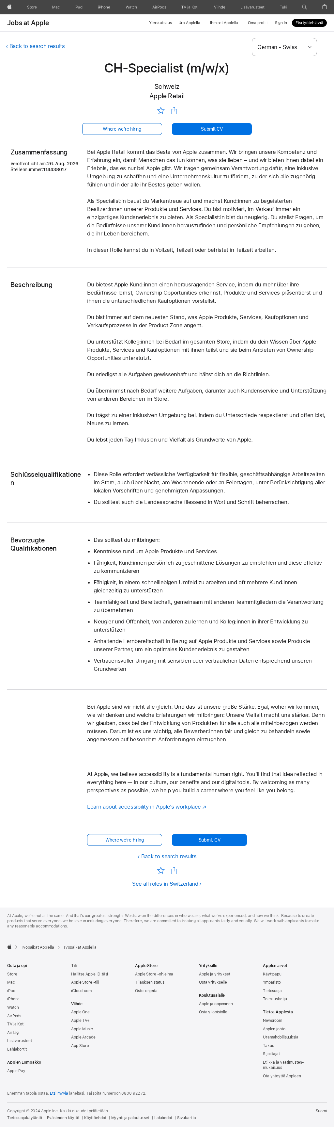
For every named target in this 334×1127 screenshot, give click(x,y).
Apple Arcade (83, 1037)
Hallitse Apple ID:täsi (89, 974)
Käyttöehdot (95, 1118)
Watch (13, 1007)
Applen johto (274, 1029)
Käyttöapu (272, 974)
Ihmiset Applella (224, 23)
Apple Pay (16, 1071)
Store (12, 974)
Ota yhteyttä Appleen (282, 1076)
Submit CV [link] (212, 129)
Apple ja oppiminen (216, 1004)
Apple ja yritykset (214, 974)
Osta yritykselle (213, 982)
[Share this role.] (174, 111)
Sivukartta (186, 1118)
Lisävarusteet (19, 1040)
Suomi (321, 1111)
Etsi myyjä (59, 1093)
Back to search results (37, 46)
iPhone (13, 999)
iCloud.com (81, 991)
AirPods (14, 1016)
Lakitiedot (163, 1118)
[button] (304, 7)
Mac (11, 982)
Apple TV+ (80, 1020)
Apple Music (82, 1029)
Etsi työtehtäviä (309, 23)
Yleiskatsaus (160, 23)
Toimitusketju (275, 999)
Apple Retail (167, 96)
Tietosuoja (272, 991)
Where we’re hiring (122, 129)
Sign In (281, 23)
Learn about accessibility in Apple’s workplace (144, 806)
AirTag (13, 1032)
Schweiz (167, 86)
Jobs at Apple (28, 23)
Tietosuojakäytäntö (24, 1118)
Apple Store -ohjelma (154, 974)
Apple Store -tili (85, 982)
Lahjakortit (17, 1049)
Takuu (268, 1045)
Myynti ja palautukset (130, 1118)
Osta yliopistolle (213, 1012)
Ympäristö (272, 982)
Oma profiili (258, 23)
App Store (80, 1045)
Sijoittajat (271, 1054)
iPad (11, 991)
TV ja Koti (15, 1024)
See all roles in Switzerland (165, 883)
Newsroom (272, 1020)
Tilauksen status (149, 982)
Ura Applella (189, 23)
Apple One (80, 1012)
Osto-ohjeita (146, 991)
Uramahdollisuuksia (280, 1037)
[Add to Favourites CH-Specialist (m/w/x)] (160, 110)
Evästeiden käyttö (63, 1118)
